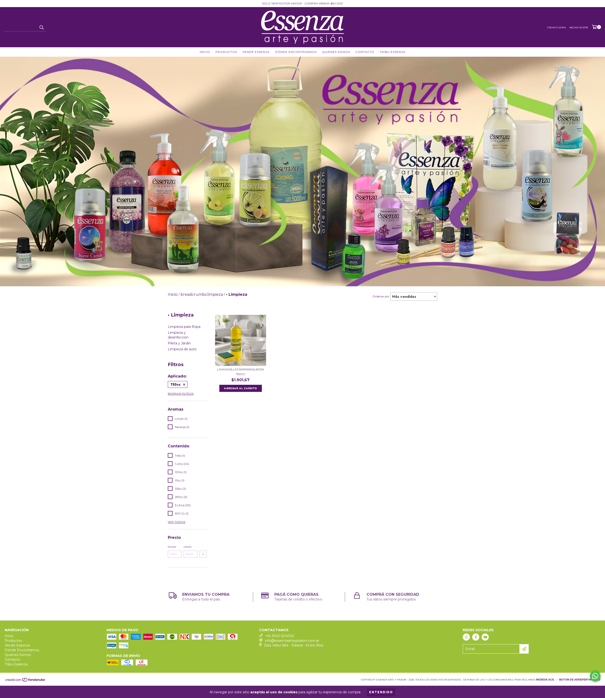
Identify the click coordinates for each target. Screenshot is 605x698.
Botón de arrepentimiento (579, 679)
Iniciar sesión (578, 27)
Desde (172, 546)
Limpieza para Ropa (184, 327)
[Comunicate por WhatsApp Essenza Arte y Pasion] (595, 676)
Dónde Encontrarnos (296, 52)
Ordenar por (380, 296)
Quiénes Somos (336, 52)
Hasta (187, 546)
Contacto (364, 52)
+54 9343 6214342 (279, 636)
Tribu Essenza (393, 52)
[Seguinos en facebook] (475, 637)
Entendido (381, 692)
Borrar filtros (181, 393)
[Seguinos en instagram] (466, 637)
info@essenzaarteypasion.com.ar (292, 640)
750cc (175, 384)
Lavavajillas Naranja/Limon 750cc (240, 372)
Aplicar (203, 554)
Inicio (205, 52)
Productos (226, 52)
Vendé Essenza (256, 52)
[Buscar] (41, 27)
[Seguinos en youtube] (485, 637)
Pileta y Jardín (179, 343)
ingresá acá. (545, 679)
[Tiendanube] (25, 681)
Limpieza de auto (182, 349)
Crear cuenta (556, 27)
